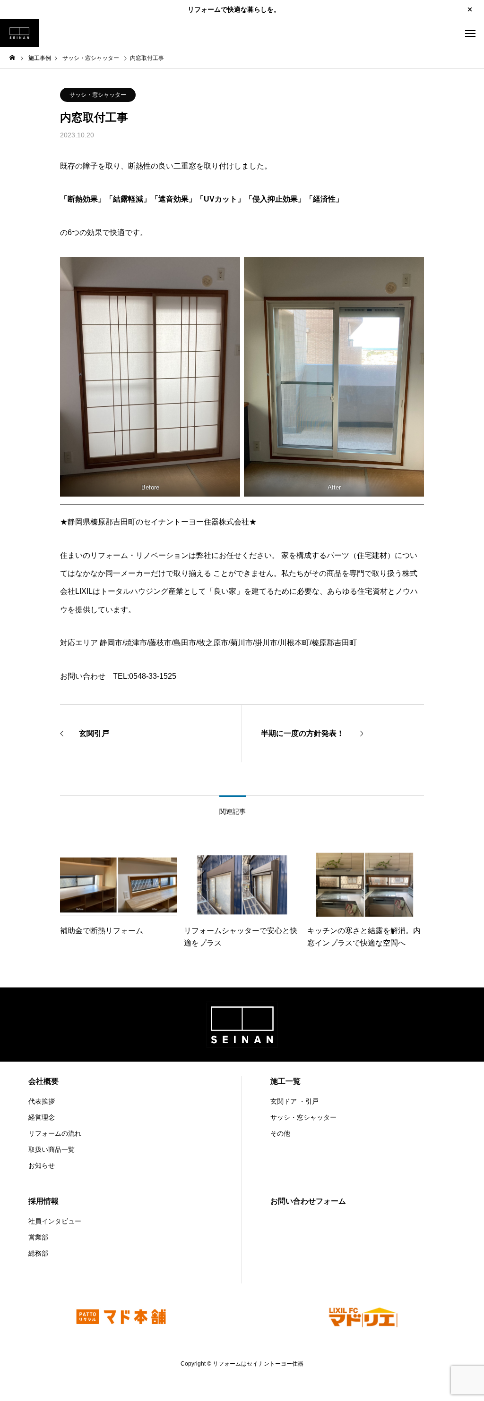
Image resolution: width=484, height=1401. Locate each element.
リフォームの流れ (54, 1133)
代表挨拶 (41, 1101)
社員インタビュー (54, 1221)
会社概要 (43, 1081)
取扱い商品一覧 (51, 1149)
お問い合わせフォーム (308, 1201)
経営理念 (41, 1117)
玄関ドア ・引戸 (294, 1101)
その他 (280, 1133)
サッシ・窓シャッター (97, 95)
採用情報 (43, 1201)
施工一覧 (285, 1081)
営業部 (38, 1237)
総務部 (38, 1253)
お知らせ (41, 1165)
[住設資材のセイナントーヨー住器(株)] (19, 33)
